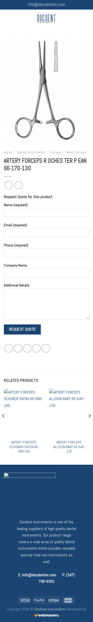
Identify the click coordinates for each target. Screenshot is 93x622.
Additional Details (16, 285)
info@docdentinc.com (46, 4)
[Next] (89, 426)
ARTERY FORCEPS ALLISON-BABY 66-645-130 (69, 447)
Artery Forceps (76, 152)
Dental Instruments (31, 152)
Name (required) (16, 205)
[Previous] (3, 426)
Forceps (55, 152)
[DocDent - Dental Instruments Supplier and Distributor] (46, 19)
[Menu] (7, 18)
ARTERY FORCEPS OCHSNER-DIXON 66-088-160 (24, 447)
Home (8, 152)
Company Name (15, 265)
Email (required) (15, 225)
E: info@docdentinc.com (37, 575)
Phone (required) (16, 245)
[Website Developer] (46, 615)
